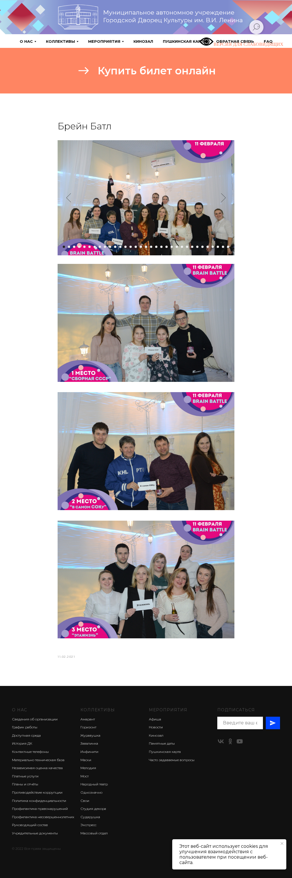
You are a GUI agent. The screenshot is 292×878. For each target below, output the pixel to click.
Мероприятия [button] (104, 41)
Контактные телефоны (30, 751)
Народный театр (94, 784)
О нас (19, 709)
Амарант (87, 719)
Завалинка (89, 743)
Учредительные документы (35, 833)
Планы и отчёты (25, 784)
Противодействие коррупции (37, 792)
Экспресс (88, 825)
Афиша (155, 719)
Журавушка (90, 735)
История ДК (22, 743)
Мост (84, 776)
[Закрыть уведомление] (282, 843)
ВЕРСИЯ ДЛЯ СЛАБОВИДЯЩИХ (248, 44)
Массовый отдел (94, 833)
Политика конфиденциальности (39, 800)
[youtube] (239, 741)
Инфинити (89, 751)
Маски (85, 760)
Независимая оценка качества (37, 768)
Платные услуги (25, 776)
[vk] (220, 741)
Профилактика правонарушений (40, 808)
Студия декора (93, 808)
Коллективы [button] (60, 41)
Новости (156, 727)
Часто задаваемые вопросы (171, 760)
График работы (24, 727)
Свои (84, 800)
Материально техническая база (38, 760)
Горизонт (88, 727)
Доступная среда (26, 735)
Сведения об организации (35, 719)
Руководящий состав (30, 825)
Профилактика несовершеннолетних (43, 817)
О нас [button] (26, 41)
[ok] (230, 741)
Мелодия (88, 768)
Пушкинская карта (184, 41)
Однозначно (91, 792)
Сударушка (90, 817)
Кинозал (143, 41)
